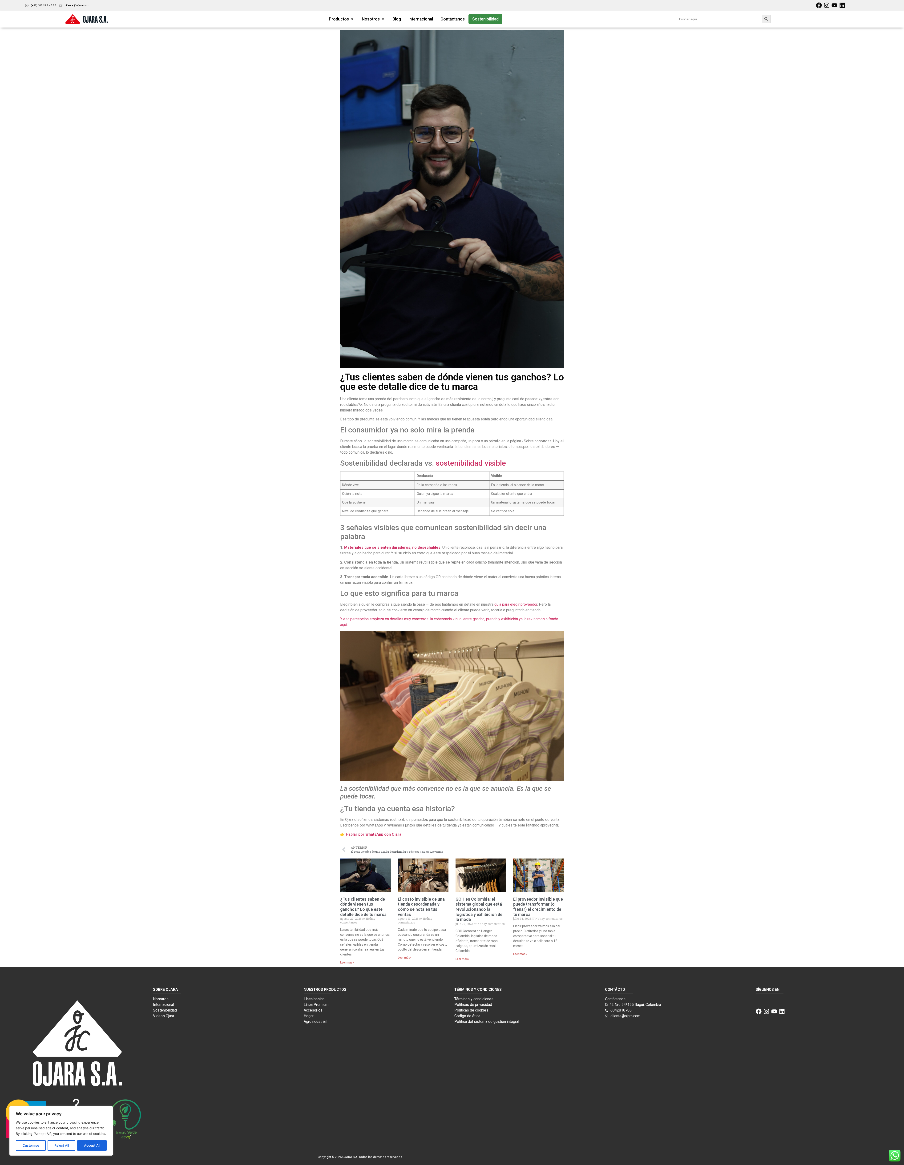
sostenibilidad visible (471, 463)
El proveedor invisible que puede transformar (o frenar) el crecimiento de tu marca (538, 907)
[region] (61, 1131)
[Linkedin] (842, 5)
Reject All (61, 1145)
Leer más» (347, 962)
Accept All (92, 1145)
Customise (31, 1145)
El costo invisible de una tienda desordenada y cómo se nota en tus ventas (421, 907)
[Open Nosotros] (383, 19)
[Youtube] (834, 5)
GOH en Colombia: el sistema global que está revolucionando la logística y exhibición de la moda (479, 909)
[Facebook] (819, 5)
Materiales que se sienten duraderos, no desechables (392, 547)
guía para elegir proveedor (515, 604)
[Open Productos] (352, 19)
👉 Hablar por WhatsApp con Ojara (370, 834)
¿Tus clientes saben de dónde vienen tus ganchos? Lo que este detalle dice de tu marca (363, 907)
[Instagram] (827, 5)
